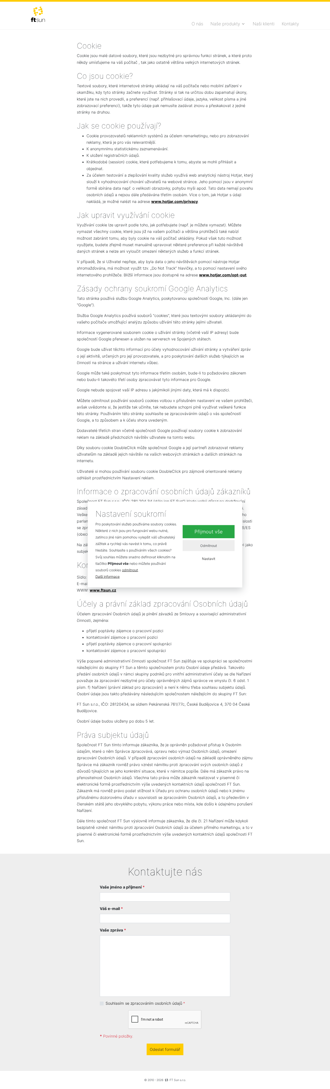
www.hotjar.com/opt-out (222, 274)
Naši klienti (263, 23)
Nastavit (208, 558)
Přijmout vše (208, 532)
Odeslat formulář (165, 1049)
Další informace (107, 576)
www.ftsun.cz (103, 590)
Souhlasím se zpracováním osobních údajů (144, 1003)
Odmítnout (208, 546)
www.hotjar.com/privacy (174, 201)
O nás (197, 23)
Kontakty (290, 23)
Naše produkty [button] (225, 23)
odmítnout (130, 570)
